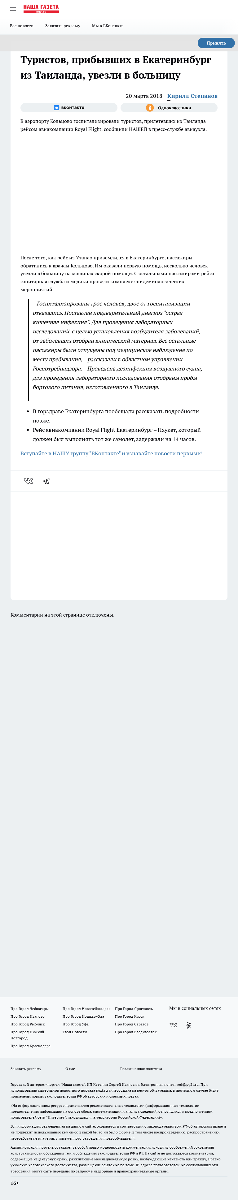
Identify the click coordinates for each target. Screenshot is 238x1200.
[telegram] (48, 481)
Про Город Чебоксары (30, 1008)
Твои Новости (75, 1031)
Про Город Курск (129, 1016)
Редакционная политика (141, 1068)
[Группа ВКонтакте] (68, 107)
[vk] (29, 481)
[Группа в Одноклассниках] (169, 107)
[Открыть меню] (13, 9)
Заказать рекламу (62, 25)
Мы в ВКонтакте (108, 25)
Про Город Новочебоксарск (86, 1008)
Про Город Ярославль (134, 1008)
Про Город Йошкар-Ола (83, 1016)
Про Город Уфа (76, 1024)
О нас (70, 1068)
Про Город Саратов (131, 1024)
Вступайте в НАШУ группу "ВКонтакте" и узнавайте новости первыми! (111, 453)
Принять (216, 43)
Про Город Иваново (28, 1016)
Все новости (21, 25)
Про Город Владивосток (135, 1031)
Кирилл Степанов (192, 95)
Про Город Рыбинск (28, 1024)
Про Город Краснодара (31, 1045)
